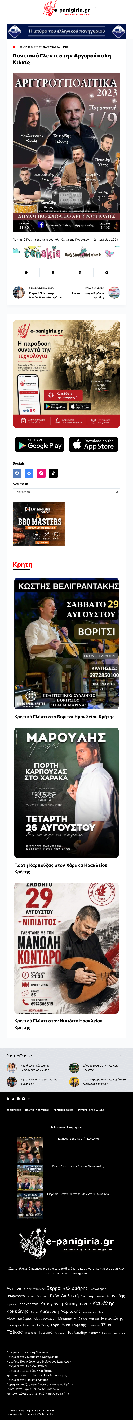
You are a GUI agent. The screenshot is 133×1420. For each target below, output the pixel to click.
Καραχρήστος (28, 1304)
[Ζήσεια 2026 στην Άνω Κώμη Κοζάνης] (74, 1068)
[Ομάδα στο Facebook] (29, 473)
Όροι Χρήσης (14, 1110)
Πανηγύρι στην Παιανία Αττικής (27, 1379)
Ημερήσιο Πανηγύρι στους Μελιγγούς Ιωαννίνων (78, 1194)
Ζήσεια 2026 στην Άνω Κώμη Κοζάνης (101, 1068)
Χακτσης (94, 1333)
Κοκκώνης (18, 1311)
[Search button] (117, 492)
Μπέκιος (65, 1318)
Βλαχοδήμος (98, 1289)
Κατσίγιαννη (51, 1303)
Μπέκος (94, 1318)
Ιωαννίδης (115, 1295)
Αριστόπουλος (36, 1289)
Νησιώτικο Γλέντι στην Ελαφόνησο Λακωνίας (35, 1068)
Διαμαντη (87, 1296)
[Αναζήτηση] (95, 8)
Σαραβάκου (60, 1325)
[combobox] (63, 491)
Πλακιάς (43, 1325)
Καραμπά (11, 1304)
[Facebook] (26, 272)
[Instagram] (41, 473)
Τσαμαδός (30, 1332)
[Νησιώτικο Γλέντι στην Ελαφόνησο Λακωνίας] (12, 1068)
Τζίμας (107, 1325)
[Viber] (80, 272)
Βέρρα (53, 1288)
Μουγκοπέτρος (19, 1318)
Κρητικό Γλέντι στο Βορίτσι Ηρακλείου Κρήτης (64, 716)
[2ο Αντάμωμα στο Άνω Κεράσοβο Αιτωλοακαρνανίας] (74, 1082)
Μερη (100, 1312)
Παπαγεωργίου (14, 1325)
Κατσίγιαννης (78, 1303)
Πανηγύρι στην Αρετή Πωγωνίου (78, 1138)
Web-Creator (45, 1414)
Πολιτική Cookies (63, 1110)
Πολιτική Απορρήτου (37, 1110)
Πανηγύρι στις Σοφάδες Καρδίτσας (29, 1370)
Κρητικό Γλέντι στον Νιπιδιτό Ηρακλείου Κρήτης (58, 1024)
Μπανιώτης (112, 1318)
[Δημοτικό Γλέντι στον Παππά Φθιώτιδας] (12, 1082)
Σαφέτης (79, 1325)
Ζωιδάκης (99, 1296)
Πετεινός (29, 1325)
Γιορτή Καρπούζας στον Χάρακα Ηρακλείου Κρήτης (60, 868)
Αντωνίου (16, 1288)
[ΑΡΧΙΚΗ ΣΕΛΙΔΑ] (14, 47)
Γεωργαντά (16, 1296)
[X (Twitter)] (53, 272)
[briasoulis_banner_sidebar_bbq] (39, 523)
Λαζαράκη (49, 1311)
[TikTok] (53, 473)
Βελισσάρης (75, 1288)
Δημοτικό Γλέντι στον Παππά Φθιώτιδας (39, 1081)
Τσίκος (15, 1332)
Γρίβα (54, 1296)
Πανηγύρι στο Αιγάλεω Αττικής (27, 1366)
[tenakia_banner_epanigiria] (66, 252)
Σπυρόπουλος (94, 1325)
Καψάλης (103, 1303)
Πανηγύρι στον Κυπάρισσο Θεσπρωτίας (78, 1166)
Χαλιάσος (106, 1333)
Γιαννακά (31, 1296)
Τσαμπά (45, 1332)
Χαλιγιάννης (119, 1333)
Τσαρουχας (60, 1333)
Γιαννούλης (42, 1296)
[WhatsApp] (107, 272)
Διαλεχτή (70, 1295)
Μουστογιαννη (45, 1319)
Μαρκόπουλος (89, 1312)
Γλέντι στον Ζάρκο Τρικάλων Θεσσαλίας (33, 1389)
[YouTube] (23, 1098)
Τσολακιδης (77, 1332)
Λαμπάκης (70, 1311)
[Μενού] (8, 7)
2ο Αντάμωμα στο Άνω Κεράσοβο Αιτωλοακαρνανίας (104, 1081)
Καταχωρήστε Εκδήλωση (91, 1110)
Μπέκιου (80, 1318)
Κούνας (34, 1312)
